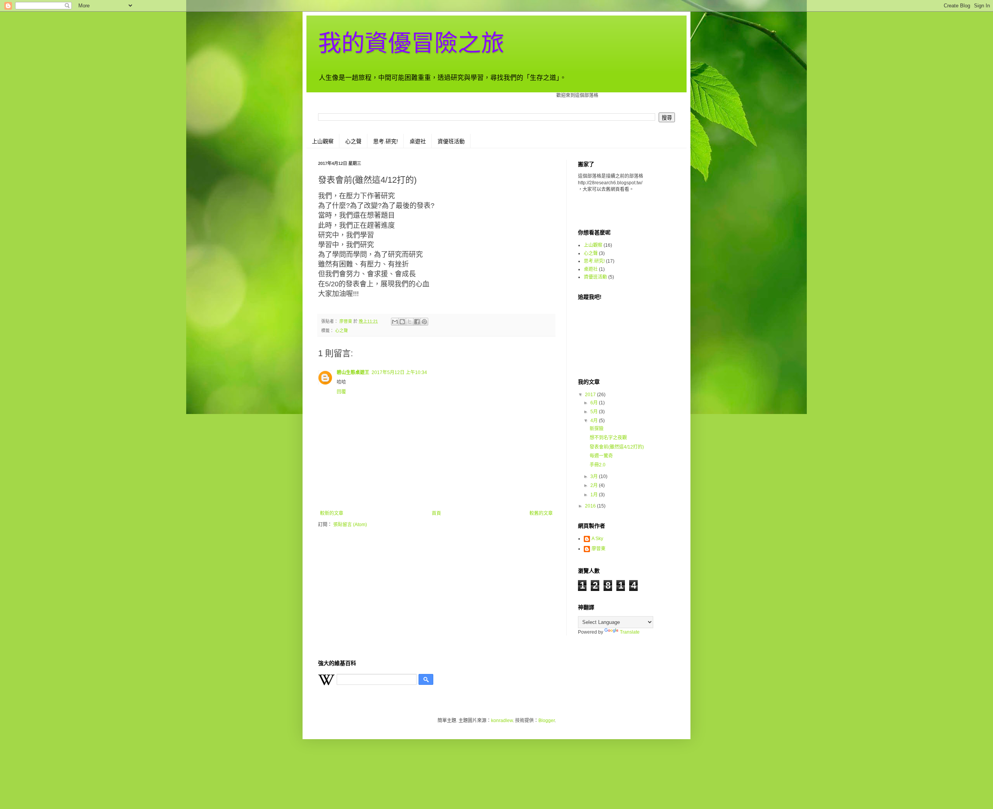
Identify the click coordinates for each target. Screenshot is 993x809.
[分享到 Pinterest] (424, 322)
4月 (594, 420)
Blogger (546, 720)
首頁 (436, 513)
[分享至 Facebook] (417, 322)
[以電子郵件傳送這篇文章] (395, 322)
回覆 (341, 392)
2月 (594, 485)
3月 (594, 476)
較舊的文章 (541, 513)
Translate (630, 632)
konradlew (502, 720)
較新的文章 (331, 513)
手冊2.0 (597, 465)
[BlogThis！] (402, 322)
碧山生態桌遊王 (353, 372)
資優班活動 (451, 141)
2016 (591, 506)
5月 (594, 411)
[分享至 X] (409, 322)
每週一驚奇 (601, 456)
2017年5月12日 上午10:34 (399, 372)
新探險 (597, 428)
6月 (594, 402)
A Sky (597, 538)
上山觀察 (323, 141)
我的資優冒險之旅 (411, 43)
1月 (594, 494)
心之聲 (353, 141)
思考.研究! (385, 141)
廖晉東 (598, 548)
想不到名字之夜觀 (608, 437)
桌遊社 (418, 141)
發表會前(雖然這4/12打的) (617, 447)
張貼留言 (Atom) (350, 524)
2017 (591, 394)
